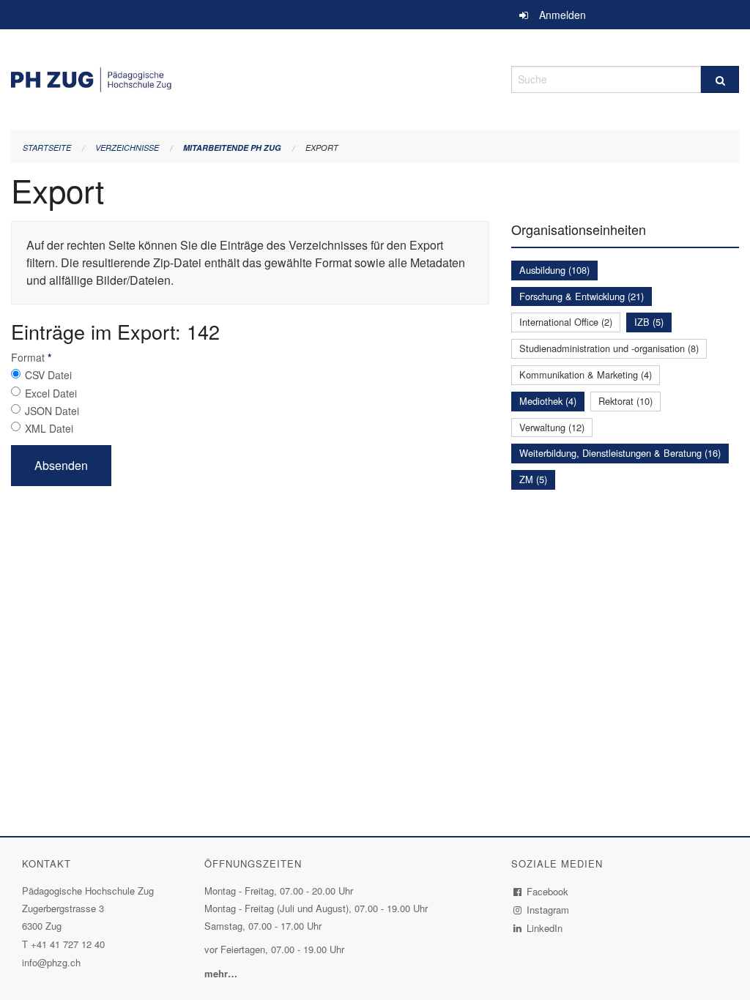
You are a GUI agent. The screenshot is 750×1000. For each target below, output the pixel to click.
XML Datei (49, 428)
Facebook (548, 891)
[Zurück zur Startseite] (250, 77)
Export (321, 147)
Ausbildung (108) (554, 270)
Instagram (548, 910)
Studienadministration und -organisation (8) (609, 348)
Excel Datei (51, 393)
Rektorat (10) (625, 401)
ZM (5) (533, 479)
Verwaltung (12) (551, 427)
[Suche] (720, 79)
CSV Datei (48, 374)
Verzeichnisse (127, 147)
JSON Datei (52, 410)
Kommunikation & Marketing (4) (585, 374)
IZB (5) (649, 322)
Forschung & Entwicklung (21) (581, 296)
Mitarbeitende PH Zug (232, 147)
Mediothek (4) (547, 401)
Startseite (47, 147)
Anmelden (562, 14)
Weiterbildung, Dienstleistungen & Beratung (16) (620, 453)
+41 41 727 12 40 (68, 944)
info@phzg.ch (51, 962)
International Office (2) (565, 322)
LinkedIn (545, 928)
